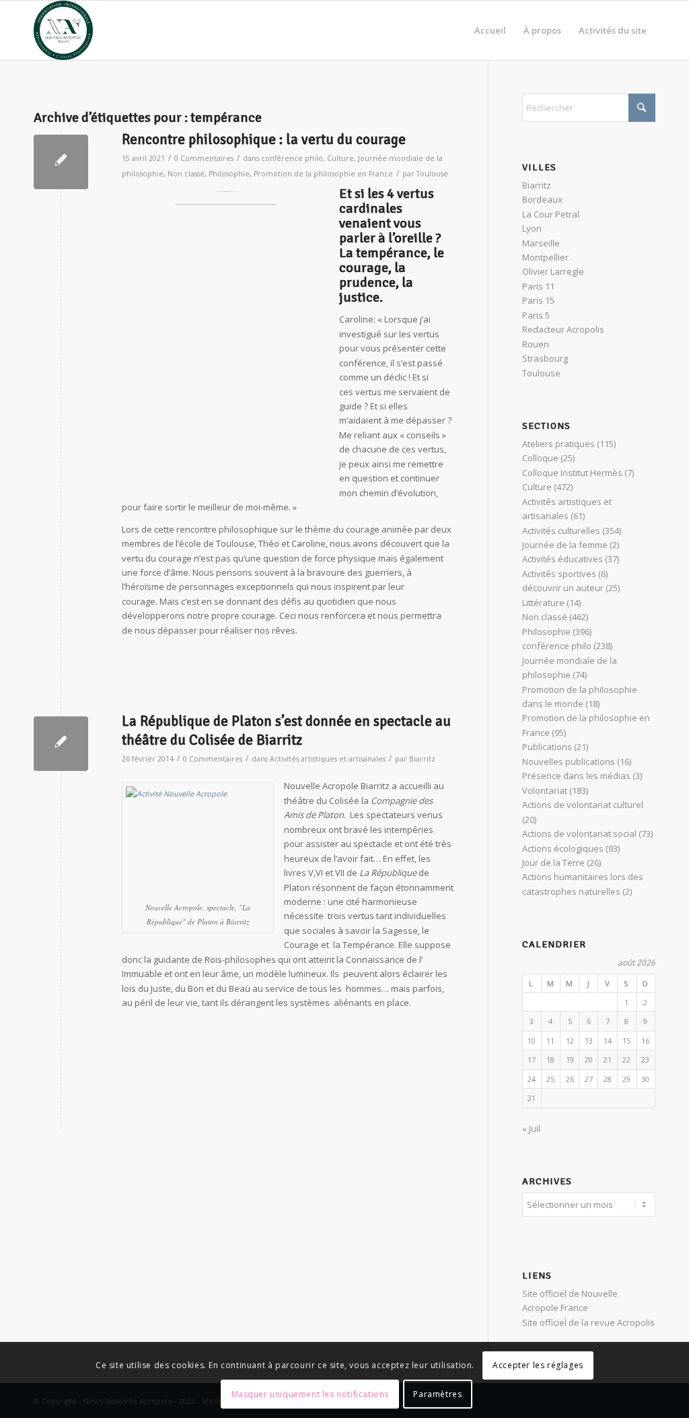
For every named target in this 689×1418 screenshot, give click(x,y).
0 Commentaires (203, 158)
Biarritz (422, 759)
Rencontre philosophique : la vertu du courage (264, 139)
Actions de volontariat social (579, 834)
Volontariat (544, 790)
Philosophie (229, 173)
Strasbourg (545, 358)
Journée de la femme (565, 545)
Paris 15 (538, 300)
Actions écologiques (563, 848)
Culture (340, 158)
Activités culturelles (561, 531)
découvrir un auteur (563, 588)
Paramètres (437, 1394)
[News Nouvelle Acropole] (63, 30)
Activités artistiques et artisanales (328, 759)
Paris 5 (536, 315)
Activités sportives (559, 574)
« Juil (531, 1128)
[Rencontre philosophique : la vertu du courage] (61, 162)
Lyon (532, 228)
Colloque (540, 458)
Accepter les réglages (538, 1365)
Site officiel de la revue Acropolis (588, 1322)
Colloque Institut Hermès (572, 473)
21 (608, 1059)
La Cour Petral (550, 214)
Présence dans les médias (576, 776)
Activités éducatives (562, 559)
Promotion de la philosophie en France (323, 173)
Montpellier (545, 257)
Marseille (541, 243)
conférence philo (292, 158)
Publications (547, 747)
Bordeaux (542, 199)
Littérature (543, 603)
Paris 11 (538, 286)
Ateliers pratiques (558, 444)
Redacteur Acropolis (563, 329)
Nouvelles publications (568, 761)
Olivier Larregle (553, 271)
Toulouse (432, 173)
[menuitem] (490, 30)
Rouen (535, 344)
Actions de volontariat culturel (582, 805)
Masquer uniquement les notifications (310, 1394)
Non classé (186, 173)
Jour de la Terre (553, 862)
